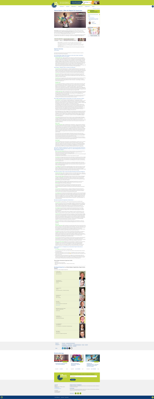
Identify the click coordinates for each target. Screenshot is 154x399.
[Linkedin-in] (76, 393)
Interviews (98, 8)
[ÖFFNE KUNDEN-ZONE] (89, 6)
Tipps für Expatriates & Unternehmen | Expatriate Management (75, 364)
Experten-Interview (91, 17)
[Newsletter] (89, 11)
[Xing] (78, 393)
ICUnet (83, 344)
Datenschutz (67, 397)
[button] (63, 348)
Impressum (62, 397)
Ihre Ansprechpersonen (58, 388)
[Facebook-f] (80, 393)
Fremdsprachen (64, 344)
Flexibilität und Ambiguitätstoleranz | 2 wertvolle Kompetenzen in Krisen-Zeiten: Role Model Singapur (92, 365)
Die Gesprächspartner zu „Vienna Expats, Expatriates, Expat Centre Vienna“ (93, 19)
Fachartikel (96, 361)
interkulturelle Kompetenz (77, 344)
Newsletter (92, 10)
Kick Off (86, 344)
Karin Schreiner (70, 344)
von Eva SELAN (94, 23)
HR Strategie (65, 361)
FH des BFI (74, 346)
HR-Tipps (81, 361)
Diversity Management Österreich (67, 346)
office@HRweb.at (57, 387)
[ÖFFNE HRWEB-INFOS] (82, 6)
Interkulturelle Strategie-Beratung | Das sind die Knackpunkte (61, 364)
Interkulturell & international (70, 343)
